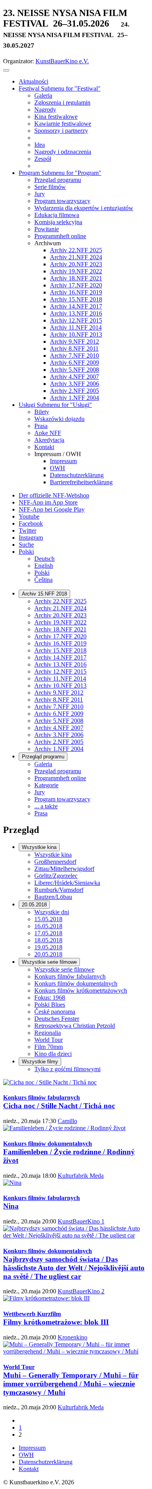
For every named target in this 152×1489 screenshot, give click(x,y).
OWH (26, 1455)
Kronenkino (72, 1337)
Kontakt (29, 1469)
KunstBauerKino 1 (81, 1221)
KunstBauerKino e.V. (62, 61)
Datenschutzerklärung (45, 1462)
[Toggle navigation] (6, 70)
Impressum (32, 1447)
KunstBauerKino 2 (81, 1291)
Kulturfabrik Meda (81, 1175)
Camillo (67, 1121)
